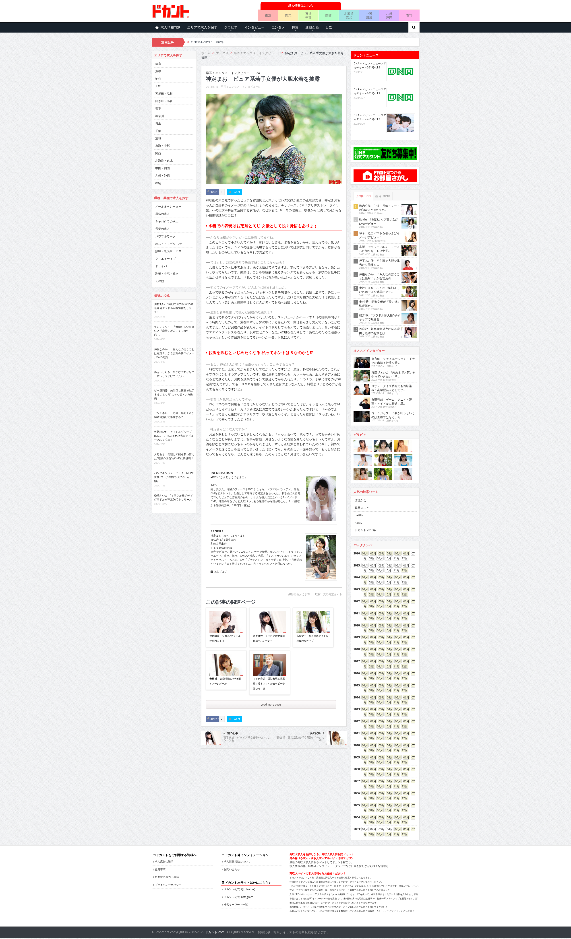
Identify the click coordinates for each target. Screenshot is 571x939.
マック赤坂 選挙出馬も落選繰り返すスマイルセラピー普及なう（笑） (269, 683)
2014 (357, 697)
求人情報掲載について (237, 861)
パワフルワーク (165, 236)
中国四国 (369, 15)
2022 (357, 601)
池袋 (158, 79)
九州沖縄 (389, 15)
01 (363, 553)
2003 (357, 829)
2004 (357, 817)
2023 (357, 589)
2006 (357, 793)
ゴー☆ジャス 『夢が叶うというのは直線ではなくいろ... (393, 415)
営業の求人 (162, 229)
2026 (357, 553)
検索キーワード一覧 (236, 904)
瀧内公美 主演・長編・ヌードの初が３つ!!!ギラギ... (379, 208)
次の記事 (315, 733)
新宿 (158, 64)
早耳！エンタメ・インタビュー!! (240, 86)
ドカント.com (215, 932)
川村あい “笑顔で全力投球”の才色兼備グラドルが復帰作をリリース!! (174, 308)
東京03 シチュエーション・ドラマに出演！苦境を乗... (393, 361)
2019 (357, 637)
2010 (357, 745)
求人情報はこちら (300, 5)
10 (386, 594)
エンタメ (278, 27)
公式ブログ (220, 571)
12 (403, 570)
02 (371, 553)
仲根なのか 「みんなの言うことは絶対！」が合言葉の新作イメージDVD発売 (174, 353)
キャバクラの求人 (166, 221)
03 (380, 553)
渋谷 (158, 71)
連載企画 (312, 27)
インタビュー (254, 27)
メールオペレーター (168, 206)
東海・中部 (162, 146)
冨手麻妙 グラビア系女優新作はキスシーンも (269, 638)
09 (378, 594)
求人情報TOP (170, 27)
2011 (357, 733)
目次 (329, 27)
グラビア (231, 27)
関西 (328, 15)
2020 (357, 625)
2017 (357, 661)
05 (396, 553)
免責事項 (160, 869)
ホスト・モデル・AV (168, 244)
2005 (357, 805)
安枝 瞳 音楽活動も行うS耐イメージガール (225, 681)
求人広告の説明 (164, 861)
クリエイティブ (165, 259)
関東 (288, 15)
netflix (359, 515)
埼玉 (158, 123)
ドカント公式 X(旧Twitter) (239, 889)
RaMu (358, 523)
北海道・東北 (164, 161)
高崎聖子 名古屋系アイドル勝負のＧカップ (312, 638)
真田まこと (362, 508)
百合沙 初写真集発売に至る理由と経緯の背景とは (379, 331)
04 (388, 553)
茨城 (158, 138)
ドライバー (162, 266)
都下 (158, 108)
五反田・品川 (164, 94)
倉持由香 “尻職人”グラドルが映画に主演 (225, 638)
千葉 (158, 131)
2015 (357, 685)
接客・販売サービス (168, 251)
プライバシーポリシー (168, 884)
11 (395, 594)
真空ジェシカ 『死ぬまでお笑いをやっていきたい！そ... (393, 374)
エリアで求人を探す (202, 27)
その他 (159, 281)
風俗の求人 (162, 214)
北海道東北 (349, 15)
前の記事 (232, 733)
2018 (357, 649)
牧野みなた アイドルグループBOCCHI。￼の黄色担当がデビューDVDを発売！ (174, 435)
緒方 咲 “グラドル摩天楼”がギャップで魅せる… (379, 317)
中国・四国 (162, 168)
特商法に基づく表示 (167, 877)
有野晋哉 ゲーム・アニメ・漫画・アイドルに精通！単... (391, 401)
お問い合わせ (232, 869)
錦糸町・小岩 (164, 101)
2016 (357, 673)
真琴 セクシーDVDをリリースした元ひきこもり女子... (379, 249)
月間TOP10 (363, 196)
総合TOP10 (382, 196)
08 (370, 594)
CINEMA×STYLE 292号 (207, 42)
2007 (357, 781)
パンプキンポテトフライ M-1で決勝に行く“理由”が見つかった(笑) (174, 477)
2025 (357, 565)
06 (404, 553)
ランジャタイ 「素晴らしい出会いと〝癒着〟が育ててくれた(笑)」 (174, 330)
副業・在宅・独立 (166, 274)
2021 (357, 613)
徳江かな (360, 500)
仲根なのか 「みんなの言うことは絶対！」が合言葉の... (379, 276)
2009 (357, 757)
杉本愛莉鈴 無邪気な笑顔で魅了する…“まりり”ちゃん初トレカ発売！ (174, 394)
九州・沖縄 (162, 175)
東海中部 (308, 15)
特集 (295, 27)
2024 (357, 577)
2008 (357, 769)
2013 (357, 709)
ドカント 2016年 (365, 530)
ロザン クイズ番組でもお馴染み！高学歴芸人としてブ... (391, 388)
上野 (158, 86)
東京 (268, 15)
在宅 (409, 15)
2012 (357, 721)
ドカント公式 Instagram (238, 897)
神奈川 (159, 116)
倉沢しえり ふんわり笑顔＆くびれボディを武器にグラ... (379, 290)
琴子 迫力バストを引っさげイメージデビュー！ (379, 235)
